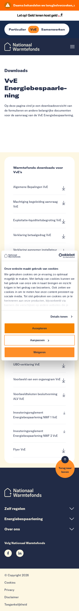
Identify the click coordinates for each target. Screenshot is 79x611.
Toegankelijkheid (15, 604)
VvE (33, 29)
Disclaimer (11, 597)
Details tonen (59, 316)
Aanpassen (37, 340)
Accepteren (39, 328)
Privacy (9, 590)
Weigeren (39, 352)
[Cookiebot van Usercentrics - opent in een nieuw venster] (59, 255)
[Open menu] (72, 46)
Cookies (9, 582)
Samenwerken (53, 29)
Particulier (17, 29)
